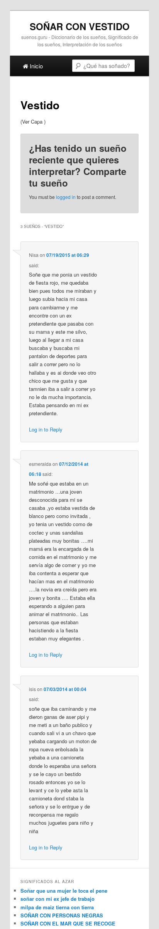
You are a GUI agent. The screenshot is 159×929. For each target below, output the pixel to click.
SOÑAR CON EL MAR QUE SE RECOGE (67, 923)
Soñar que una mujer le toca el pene (63, 890)
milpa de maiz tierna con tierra (57, 907)
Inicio (35, 66)
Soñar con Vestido (80, 26)
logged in (66, 197)
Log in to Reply (46, 429)
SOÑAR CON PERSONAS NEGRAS (61, 915)
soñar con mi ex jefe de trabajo (57, 898)
